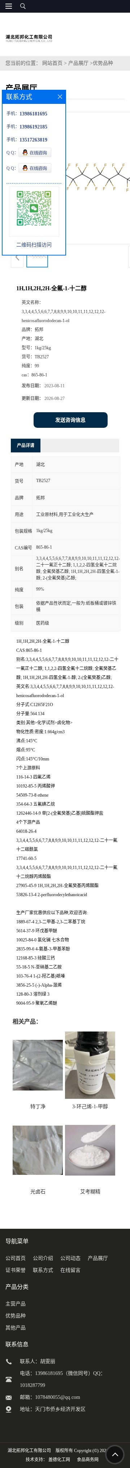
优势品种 (103, 63)
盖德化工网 (59, 1459)
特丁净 (38, 1106)
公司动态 (70, 1258)
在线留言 (70, 1270)
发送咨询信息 (70, 420)
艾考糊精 (90, 1191)
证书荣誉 (15, 1270)
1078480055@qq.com (57, 1397)
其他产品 (15, 1327)
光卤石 (38, 1191)
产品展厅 (78, 63)
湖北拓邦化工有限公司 (29, 1450)
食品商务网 (88, 1459)
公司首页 (15, 1258)
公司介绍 (43, 1258)
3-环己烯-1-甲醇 (90, 1106)
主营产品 (15, 1304)
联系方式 (43, 1270)
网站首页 (52, 63)
